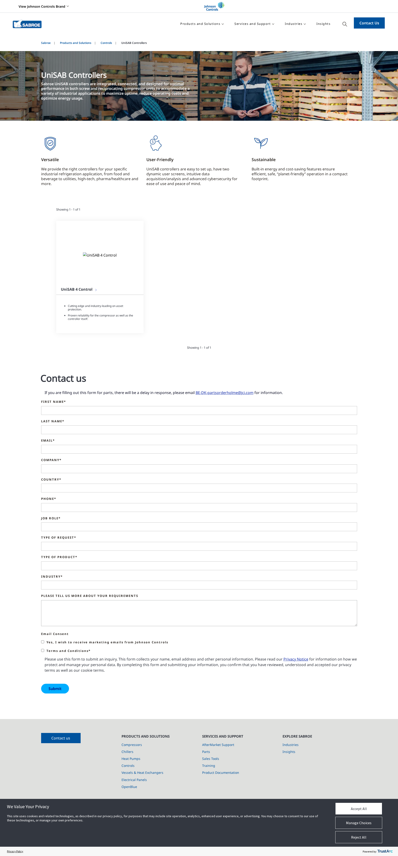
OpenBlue (129, 786)
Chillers (127, 751)
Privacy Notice (295, 659)
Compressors (132, 744)
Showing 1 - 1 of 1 (68, 209)
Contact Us (369, 23)
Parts (206, 751)
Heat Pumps (131, 758)
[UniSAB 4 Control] (100, 255)
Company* (51, 460)
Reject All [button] (358, 837)
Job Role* (51, 518)
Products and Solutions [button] (200, 24)
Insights (323, 24)
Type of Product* (59, 557)
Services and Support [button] (252, 24)
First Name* (53, 402)
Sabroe (46, 43)
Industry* (52, 577)
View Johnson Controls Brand (42, 6)
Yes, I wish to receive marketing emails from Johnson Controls (107, 642)
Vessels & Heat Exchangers (142, 772)
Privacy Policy (15, 851)
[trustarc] (385, 851)
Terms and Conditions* (68, 651)
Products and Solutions (75, 43)
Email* (48, 441)
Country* (51, 480)
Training (208, 765)
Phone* (48, 499)
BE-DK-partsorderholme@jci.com (224, 392)
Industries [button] (293, 24)
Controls (106, 43)
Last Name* (52, 421)
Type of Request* (58, 538)
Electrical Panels (134, 780)
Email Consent (55, 634)
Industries (291, 744)
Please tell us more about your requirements (89, 596)
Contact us (60, 738)
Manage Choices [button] (359, 822)
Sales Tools (210, 758)
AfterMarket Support (218, 744)
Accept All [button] (359, 808)
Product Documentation (220, 772)
